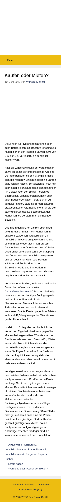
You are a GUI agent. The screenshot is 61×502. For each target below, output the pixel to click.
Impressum (44, 484)
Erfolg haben (15, 463)
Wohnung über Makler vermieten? (28, 468)
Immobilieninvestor (16, 449)
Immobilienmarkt (14, 454)
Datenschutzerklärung (23, 484)
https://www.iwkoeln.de (19, 291)
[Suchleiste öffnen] (56, 60)
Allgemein (14, 444)
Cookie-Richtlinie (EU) (30, 489)
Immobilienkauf (37, 449)
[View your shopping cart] (48, 60)
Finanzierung (28, 444)
